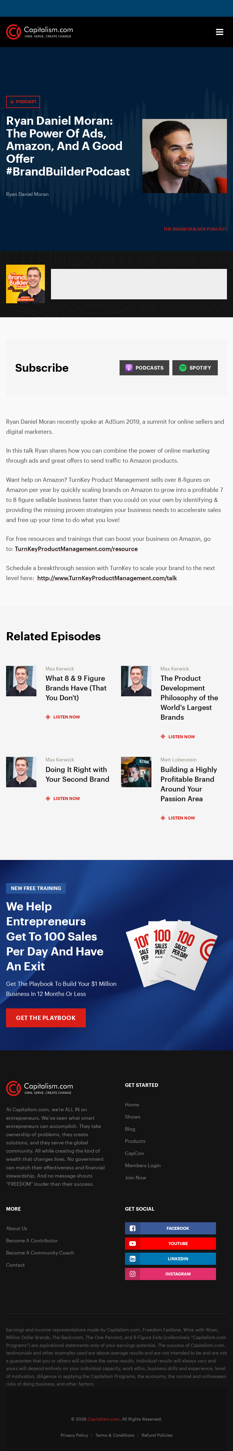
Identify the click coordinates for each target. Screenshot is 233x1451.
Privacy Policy (74, 1435)
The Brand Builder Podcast (195, 228)
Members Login (143, 1165)
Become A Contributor (32, 1240)
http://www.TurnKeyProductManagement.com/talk (107, 577)
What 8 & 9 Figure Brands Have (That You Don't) (76, 687)
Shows (132, 1116)
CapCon (134, 1153)
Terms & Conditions (114, 1435)
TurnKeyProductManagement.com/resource (76, 548)
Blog (130, 1129)
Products (135, 1141)
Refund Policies (157, 1435)
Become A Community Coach (40, 1252)
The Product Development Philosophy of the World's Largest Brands (189, 697)
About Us (16, 1228)
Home (132, 1104)
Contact (15, 1265)
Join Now (135, 1177)
